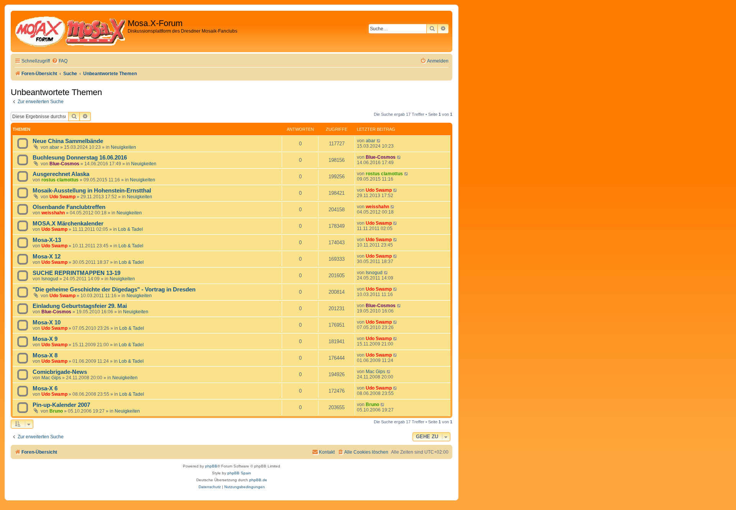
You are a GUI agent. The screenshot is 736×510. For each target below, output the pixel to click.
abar (54, 147)
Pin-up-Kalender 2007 (61, 405)
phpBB (211, 466)
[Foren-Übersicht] (70, 31)
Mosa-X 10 (47, 322)
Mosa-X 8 (45, 355)
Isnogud (49, 278)
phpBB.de (258, 480)
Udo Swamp (62, 196)
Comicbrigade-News (60, 372)
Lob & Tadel (130, 229)
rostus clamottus (60, 180)
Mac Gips (51, 377)
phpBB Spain (239, 473)
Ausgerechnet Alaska (61, 174)
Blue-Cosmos (64, 163)
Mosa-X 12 (47, 256)
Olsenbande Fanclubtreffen (69, 207)
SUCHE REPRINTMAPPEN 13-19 (76, 273)
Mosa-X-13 (47, 240)
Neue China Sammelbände (68, 141)
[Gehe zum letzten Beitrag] (378, 140)
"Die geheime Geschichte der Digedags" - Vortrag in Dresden (114, 289)
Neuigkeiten (123, 147)
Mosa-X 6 (45, 388)
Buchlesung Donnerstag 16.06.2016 (80, 158)
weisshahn (53, 213)
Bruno (56, 411)
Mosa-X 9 (45, 339)
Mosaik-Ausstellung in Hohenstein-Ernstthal (92, 191)
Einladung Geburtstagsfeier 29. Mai (80, 306)
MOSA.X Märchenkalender (68, 223)
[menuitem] (59, 61)
